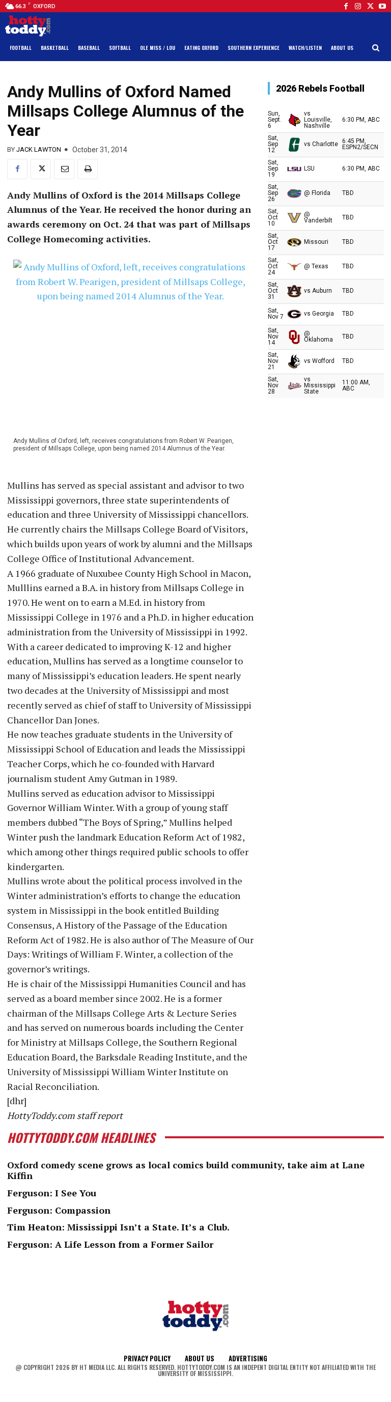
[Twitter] (370, 6)
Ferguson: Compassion (58, 1210)
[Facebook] (345, 6)
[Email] (64, 169)
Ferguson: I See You (51, 1193)
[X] (41, 169)
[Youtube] (382, 6)
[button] (376, 48)
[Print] (87, 169)
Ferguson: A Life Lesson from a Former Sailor (110, 1244)
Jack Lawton (38, 149)
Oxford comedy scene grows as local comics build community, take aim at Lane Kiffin (186, 1170)
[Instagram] (357, 6)
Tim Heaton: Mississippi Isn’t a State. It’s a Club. (118, 1227)
